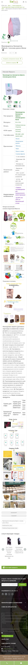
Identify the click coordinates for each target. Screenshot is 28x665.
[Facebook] (3, 594)
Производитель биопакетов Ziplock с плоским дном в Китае (12, 521)
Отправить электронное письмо (11, 58)
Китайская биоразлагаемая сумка (9, 528)
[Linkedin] (6, 594)
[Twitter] (9, 594)
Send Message (7, 636)
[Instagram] (12, 594)
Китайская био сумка (7, 525)
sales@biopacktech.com (8, 648)
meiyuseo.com (21, 658)
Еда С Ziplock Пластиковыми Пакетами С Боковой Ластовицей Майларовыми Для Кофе (9, 553)
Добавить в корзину (11, 62)
